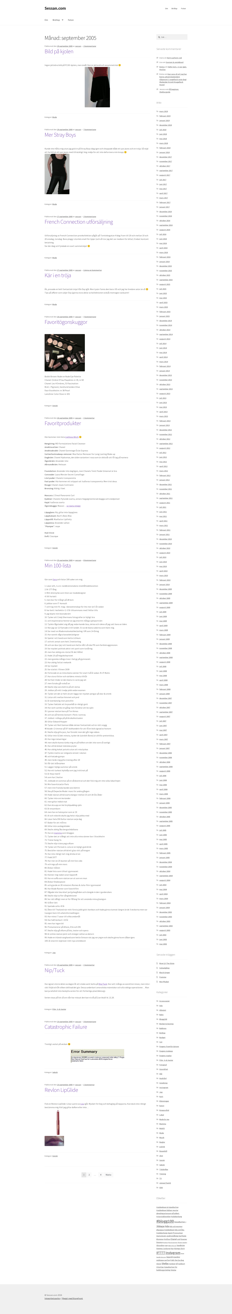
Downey (184, 1239)
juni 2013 (163, 402)
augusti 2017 (164, 175)
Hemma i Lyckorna (163, 1248)
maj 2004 (163, 889)
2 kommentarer (89, 46)
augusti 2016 (164, 230)
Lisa (82, 1103)
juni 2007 (163, 725)
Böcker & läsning (166, 1024)
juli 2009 (162, 612)
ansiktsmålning (172, 1236)
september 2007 (166, 712)
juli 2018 (162, 129)
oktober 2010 (164, 548)
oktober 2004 (164, 871)
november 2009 (165, 593)
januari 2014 (164, 371)
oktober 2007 (164, 707)
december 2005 (165, 807)
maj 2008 (163, 675)
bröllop (167, 1239)
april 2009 (163, 625)
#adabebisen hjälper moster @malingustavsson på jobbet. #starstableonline (168, 1213)
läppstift (169, 1257)
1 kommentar (89, 418)
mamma (58, 833)
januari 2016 (164, 261)
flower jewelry (182, 1242)
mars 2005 (163, 848)
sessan (78, 46)
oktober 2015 (164, 275)
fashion (165, 1242)
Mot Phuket (164, 981)
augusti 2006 (164, 771)
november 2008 (165, 648)
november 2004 (165, 866)
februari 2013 (164, 421)
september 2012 (166, 443)
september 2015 (166, 280)
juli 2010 (162, 557)
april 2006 (163, 789)
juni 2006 (163, 780)
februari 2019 (164, 116)
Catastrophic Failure (66, 1026)
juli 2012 (162, 452)
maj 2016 (163, 243)
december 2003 (165, 912)
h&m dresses (172, 1245)
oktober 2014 (164, 330)
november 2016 (165, 216)
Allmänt (162, 1010)
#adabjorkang (176, 1216)
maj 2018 (163, 138)
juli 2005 (162, 830)
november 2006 (165, 757)
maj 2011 (163, 516)
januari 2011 (164, 534)
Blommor (160, 1239)
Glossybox (160, 1245)
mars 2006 (163, 794)
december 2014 (165, 320)
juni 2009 (163, 616)
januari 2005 (164, 857)
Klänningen (164, 1101)
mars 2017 (163, 198)
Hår (160, 1074)
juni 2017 (163, 184)
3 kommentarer (89, 1021)
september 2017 (166, 170)
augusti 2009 (164, 607)
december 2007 (165, 698)
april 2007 (163, 735)
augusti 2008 (164, 662)
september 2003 (166, 926)
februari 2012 (164, 475)
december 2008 (165, 643)
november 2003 (165, 916)
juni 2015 (163, 293)
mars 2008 (163, 684)
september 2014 (166, 334)
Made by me (164, 1119)
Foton (183, 8)
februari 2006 (164, 798)
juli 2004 (162, 885)
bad (180, 1236)
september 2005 (166, 821)
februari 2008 (164, 689)
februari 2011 (164, 530)
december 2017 (165, 157)
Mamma (162, 1124)
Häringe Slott (179, 1248)
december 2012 (165, 430)
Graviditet (163, 1069)
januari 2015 (164, 316)
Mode (54, 117)
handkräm (181, 1245)
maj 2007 (163, 730)
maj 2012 (163, 462)
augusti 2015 (164, 284)
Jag (53, 952)
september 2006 (166, 766)
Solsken (172, 1264)
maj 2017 (163, 188)
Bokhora (162, 1028)
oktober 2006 (164, 762)
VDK (161, 1187)
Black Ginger (164, 972)
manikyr (176, 1257)
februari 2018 (164, 148)
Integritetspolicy (52, 1298)
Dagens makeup (166, 1051)
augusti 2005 (164, 825)
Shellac (165, 1263)
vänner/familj (165, 1183)
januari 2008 (164, 694)
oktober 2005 (164, 816)
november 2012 (165, 434)
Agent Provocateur (175, 1233)
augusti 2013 (164, 393)
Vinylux (173, 1270)
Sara (55, 579)
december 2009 (165, 589)
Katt (161, 1096)
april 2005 (163, 844)
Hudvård (162, 1078)
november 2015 (165, 270)
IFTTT (160, 1253)
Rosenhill (163, 1151)
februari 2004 (164, 903)
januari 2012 (164, 480)
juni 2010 (163, 562)
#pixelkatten (179, 1222)
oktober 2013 (164, 384)
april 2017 (163, 193)
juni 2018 (163, 134)
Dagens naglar (165, 1055)
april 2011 (163, 521)
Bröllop (174, 8)
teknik (55, 1072)
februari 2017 (164, 202)
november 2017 (165, 161)
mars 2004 (163, 898)
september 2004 (166, 875)
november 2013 (165, 380)
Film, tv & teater (59, 1009)
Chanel (173, 1239)
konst (161, 1105)
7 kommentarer (89, 129)
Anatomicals (161, 1236)
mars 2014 (163, 361)
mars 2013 (163, 416)
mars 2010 (163, 575)
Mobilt (162, 1128)
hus (172, 1248)
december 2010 (165, 539)
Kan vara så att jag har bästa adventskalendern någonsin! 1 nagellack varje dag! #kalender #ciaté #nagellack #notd (173, 79)
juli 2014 (162, 343)
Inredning (163, 1083)
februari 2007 (164, 744)
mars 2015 (163, 307)
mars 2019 (163, 111)
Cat (160, 1042)
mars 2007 (163, 739)
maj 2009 (163, 621)
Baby (161, 1014)
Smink (55, 405)
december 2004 (165, 862)
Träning (162, 1174)
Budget (162, 1037)
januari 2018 (164, 152)
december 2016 (165, 211)
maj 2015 (163, 298)
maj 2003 (163, 944)
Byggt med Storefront (72, 1298)
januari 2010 (164, 584)
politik (162, 1146)
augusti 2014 (164, 339)
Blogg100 (163, 1019)
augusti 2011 (164, 503)
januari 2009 (164, 639)
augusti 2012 (164, 448)
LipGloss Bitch (72, 437)
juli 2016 (162, 234)
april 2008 (163, 680)
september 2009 (166, 603)
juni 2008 (163, 671)
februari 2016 (164, 257)
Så (177, 1264)
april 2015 (163, 302)
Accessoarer (164, 1001)
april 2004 (163, 894)
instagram (163, 1087)
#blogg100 (165, 1221)
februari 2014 (164, 366)
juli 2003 (162, 935)
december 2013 (165, 375)
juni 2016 (163, 239)
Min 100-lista (58, 565)
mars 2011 (163, 525)
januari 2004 (164, 907)
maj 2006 (163, 785)
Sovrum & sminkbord (174, 62)
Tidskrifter (163, 1169)
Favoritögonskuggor (66, 321)
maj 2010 (163, 566)
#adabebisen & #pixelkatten (167, 1207)
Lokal (161, 1115)
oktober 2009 (164, 598)
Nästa (108, 1174)
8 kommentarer (89, 560)
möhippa (160, 1260)
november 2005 (165, 812)
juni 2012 (163, 457)
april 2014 (163, 357)
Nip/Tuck (54, 970)
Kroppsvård (164, 1110)
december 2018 (165, 125)
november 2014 (165, 325)
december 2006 (165, 753)
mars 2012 (163, 471)
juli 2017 (162, 179)
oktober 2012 (164, 439)
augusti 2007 (164, 716)
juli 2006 (162, 775)
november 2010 (165, 543)
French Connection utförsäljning (79, 221)
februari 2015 (164, 311)
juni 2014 (163, 348)
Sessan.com (55, 8)
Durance (159, 1242)
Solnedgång (164, 968)
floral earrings (172, 1242)
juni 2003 (163, 939)
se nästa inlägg (74, 505)
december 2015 (165, 266)
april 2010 (163, 571)
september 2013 (166, 389)
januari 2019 (164, 120)
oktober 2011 (164, 493)
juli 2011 (162, 507)
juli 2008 (162, 666)
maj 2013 (163, 407)
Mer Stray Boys (60, 134)
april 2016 (163, 248)
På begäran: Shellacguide (169, 90)
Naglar (162, 1142)
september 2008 (166, 657)
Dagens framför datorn (169, 1046)
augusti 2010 (164, 553)
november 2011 (165, 489)
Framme (162, 977)
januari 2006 (164, 803)
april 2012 (163, 466)
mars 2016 (163, 252)
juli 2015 (162, 289)
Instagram (173, 1253)
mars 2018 (163, 143)
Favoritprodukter (63, 423)
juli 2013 (162, 398)
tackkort (181, 1264)
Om (166, 8)
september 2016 (166, 225)
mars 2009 (163, 630)
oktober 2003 (164, 921)
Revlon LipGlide (61, 1089)
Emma (162, 67)
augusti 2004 (164, 880)
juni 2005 (163, 835)
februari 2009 (164, 634)
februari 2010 (164, 580)
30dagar (160, 1226)
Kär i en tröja (58, 275)
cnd (178, 1239)
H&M (166, 1245)
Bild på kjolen (59, 51)
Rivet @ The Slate (166, 963)
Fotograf (163, 1065)
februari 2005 (164, 853)
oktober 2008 (164, 653)
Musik (161, 1137)
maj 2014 (163, 352)
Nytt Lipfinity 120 (174, 58)
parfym (167, 1260)
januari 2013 (164, 425)
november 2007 (165, 703)
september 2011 (166, 498)
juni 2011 (163, 512)
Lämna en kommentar (92, 270)
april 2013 (163, 411)
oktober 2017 (164, 166)
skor (161, 1155)
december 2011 (165, 484)
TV (160, 1178)
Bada (184, 1236)
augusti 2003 (164, 930)
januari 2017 (164, 207)
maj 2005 (163, 839)
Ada (161, 1005)
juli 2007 (162, 721)
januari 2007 (164, 748)
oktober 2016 (164, 220)
